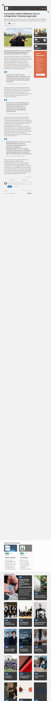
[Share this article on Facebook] (29, 193)
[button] (43, 8)
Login (10, 186)
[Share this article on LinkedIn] (27, 193)
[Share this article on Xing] (30, 193)
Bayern (36, 35)
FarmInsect (22, 50)
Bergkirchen (38, 48)
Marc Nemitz (13, 23)
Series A (6, 190)
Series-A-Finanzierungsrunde (10, 193)
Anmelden (16, 186)
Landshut (37, 41)
